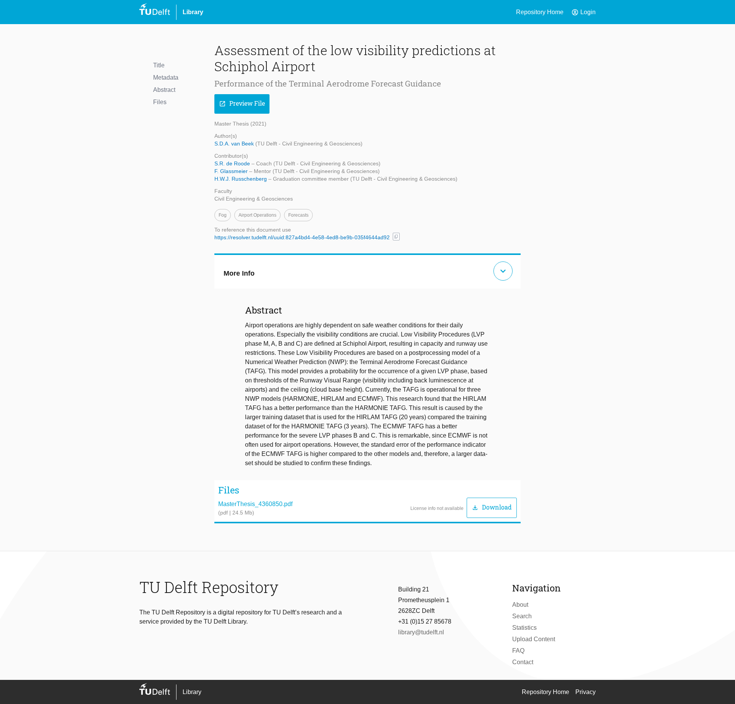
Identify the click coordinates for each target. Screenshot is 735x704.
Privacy (585, 692)
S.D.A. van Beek (234, 143)
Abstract (164, 90)
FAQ (518, 650)
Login (583, 12)
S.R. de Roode (233, 163)
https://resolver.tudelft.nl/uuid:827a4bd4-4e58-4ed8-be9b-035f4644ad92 (302, 237)
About (520, 604)
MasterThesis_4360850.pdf (255, 504)
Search (522, 616)
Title (159, 65)
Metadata (165, 77)
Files (160, 102)
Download (492, 507)
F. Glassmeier (231, 171)
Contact (522, 662)
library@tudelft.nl (421, 632)
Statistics (524, 627)
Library (193, 12)
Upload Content (533, 639)
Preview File (242, 103)
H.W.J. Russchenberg (241, 179)
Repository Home (540, 12)
